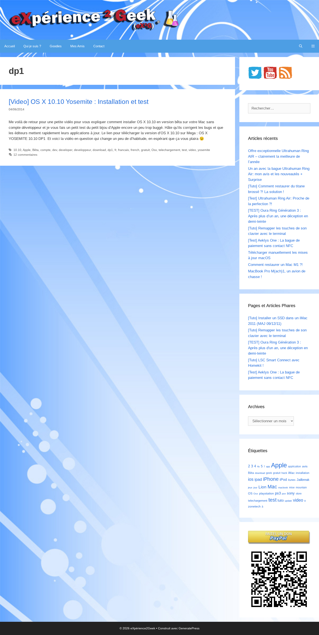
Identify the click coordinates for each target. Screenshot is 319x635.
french (135, 150)
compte (45, 150)
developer (65, 150)
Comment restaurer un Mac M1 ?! (275, 265)
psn (284, 493)
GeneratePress (189, 628)
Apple (27, 150)
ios (250, 479)
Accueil (9, 46)
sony (291, 493)
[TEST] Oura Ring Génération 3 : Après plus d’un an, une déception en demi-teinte (278, 216)
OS (250, 493)
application (294, 466)
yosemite (204, 150)
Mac (272, 486)
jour (255, 487)
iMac (291, 473)
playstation (266, 493)
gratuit (145, 150)
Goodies (56, 46)
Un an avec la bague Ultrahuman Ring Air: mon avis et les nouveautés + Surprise (278, 174)
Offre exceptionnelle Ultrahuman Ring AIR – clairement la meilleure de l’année (278, 156)
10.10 (17, 150)
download (99, 150)
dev (54, 150)
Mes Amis (77, 46)
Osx (154, 150)
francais (123, 150)
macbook (283, 487)
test (184, 150)
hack (284, 473)
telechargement (169, 150)
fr (115, 150)
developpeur (82, 150)
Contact (98, 46)
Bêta (35, 150)
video (192, 150)
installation (302, 473)
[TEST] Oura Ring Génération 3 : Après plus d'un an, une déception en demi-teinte (278, 347)
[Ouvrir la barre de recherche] (300, 46)
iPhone (271, 479)
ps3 (278, 493)
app (268, 466)
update (288, 500)
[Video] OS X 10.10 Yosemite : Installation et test (78, 101)
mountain (301, 487)
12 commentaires (25, 154)
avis (304, 466)
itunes (292, 479)
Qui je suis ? (32, 46)
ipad (258, 479)
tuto (281, 500)
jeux (250, 487)
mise (292, 487)
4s (258, 466)
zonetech (254, 506)
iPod (283, 479)
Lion (262, 486)
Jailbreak (303, 479)
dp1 (110, 150)
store (299, 493)
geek (269, 473)
